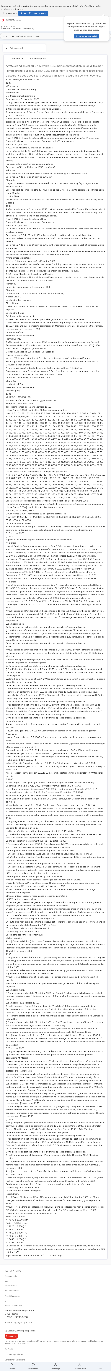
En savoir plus (10, 13)
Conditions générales (14, 1354)
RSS (6, 1281)
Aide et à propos (12, 1290)
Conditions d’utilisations (15, 1360)
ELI (6, 1301)
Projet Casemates (12, 1296)
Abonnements (11, 1276)
